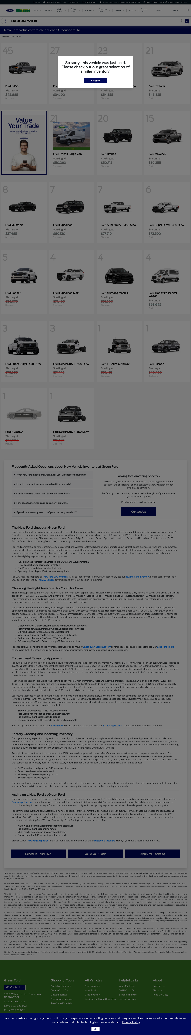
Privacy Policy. (131, 1022)
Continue (95, 81)
